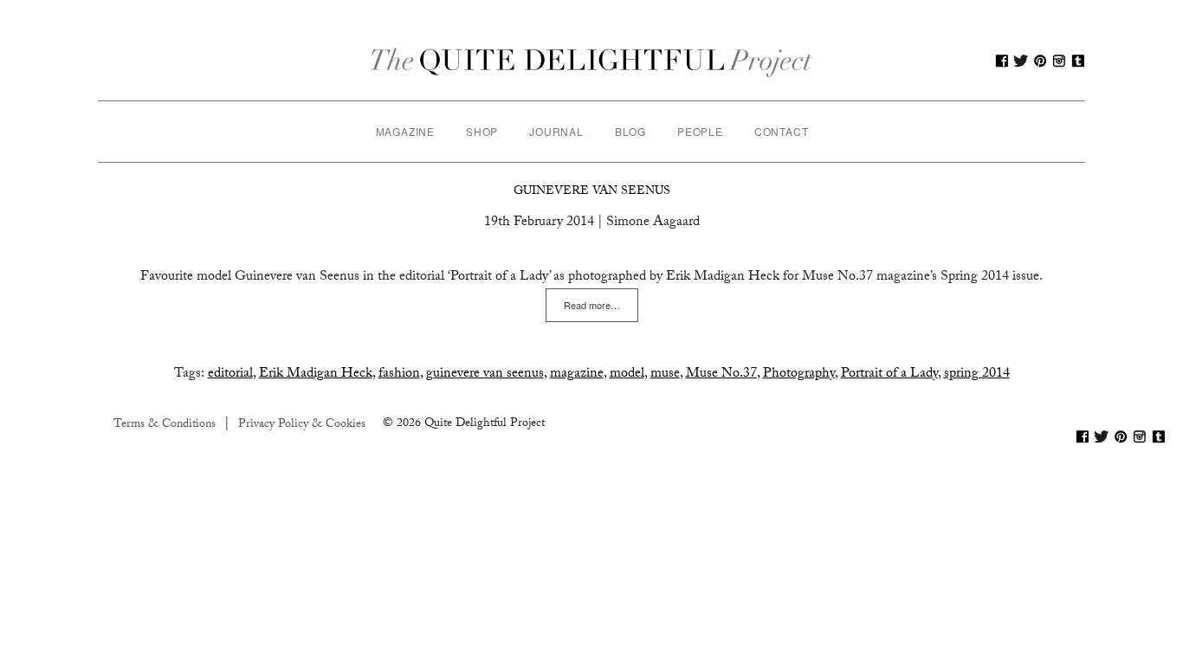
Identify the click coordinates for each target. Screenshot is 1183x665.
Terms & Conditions (164, 425)
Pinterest (1040, 60)
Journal (556, 131)
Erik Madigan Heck (315, 374)
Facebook (1002, 60)
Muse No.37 (721, 374)
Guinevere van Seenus (592, 192)
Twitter (1021, 60)
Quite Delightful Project (591, 60)
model (627, 374)
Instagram (1059, 60)
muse (665, 374)
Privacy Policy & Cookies (301, 425)
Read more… (592, 305)
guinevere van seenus (485, 374)
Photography (799, 374)
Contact (781, 131)
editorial (230, 374)
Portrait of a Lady (889, 374)
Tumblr (1078, 60)
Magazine (405, 131)
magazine (577, 374)
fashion (399, 374)
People (700, 131)
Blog (630, 131)
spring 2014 (977, 374)
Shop (482, 131)
